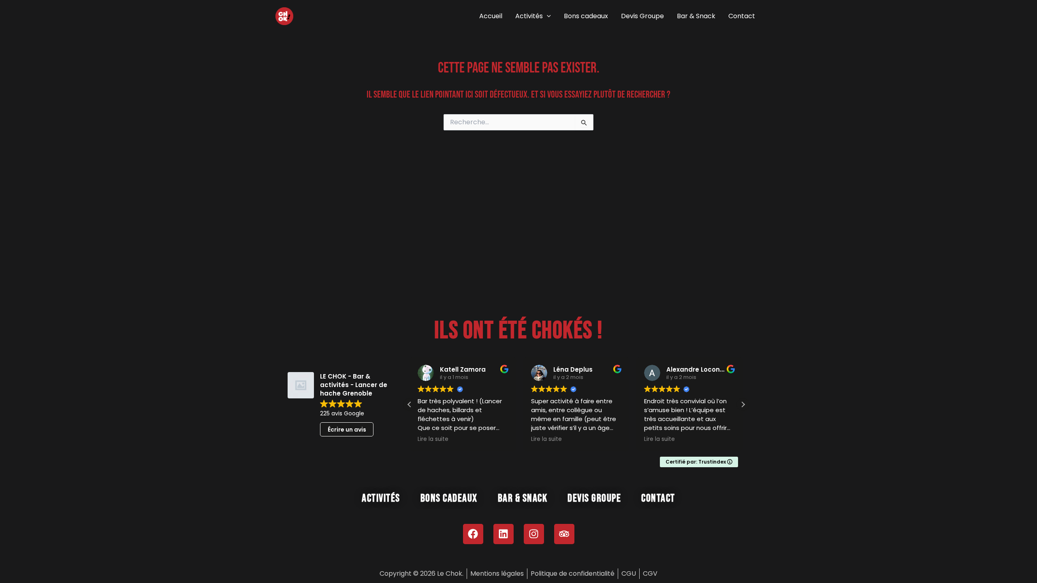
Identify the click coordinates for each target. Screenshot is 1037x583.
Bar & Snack (696, 16)
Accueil (490, 16)
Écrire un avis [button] (347, 430)
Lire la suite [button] (433, 439)
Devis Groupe (642, 16)
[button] (547, 16)
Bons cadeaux (586, 16)
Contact (741, 16)
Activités (529, 16)
